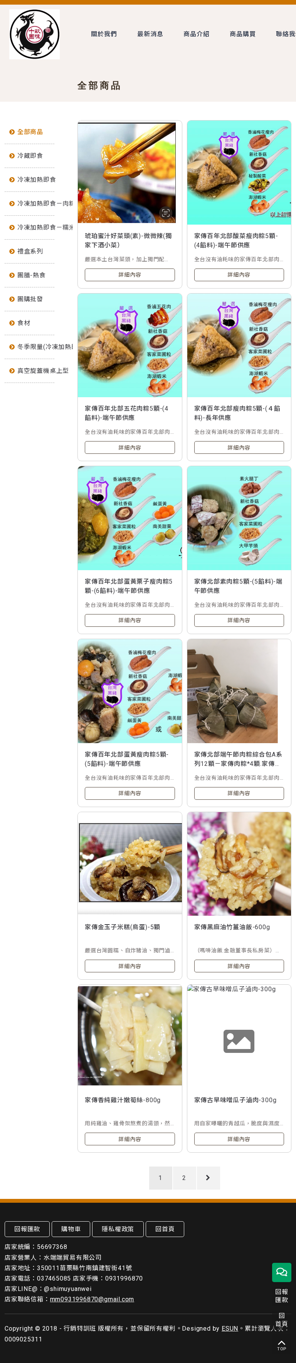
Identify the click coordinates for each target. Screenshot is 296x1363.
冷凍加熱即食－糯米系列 (35, 227)
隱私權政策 (118, 1229)
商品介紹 (196, 34)
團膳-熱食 (31, 275)
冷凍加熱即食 (35, 179)
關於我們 (104, 34)
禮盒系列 (30, 251)
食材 (23, 323)
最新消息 (150, 34)
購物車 (71, 1229)
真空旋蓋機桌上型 (35, 370)
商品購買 (243, 34)
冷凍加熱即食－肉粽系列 (35, 203)
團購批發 (30, 299)
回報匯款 (27, 1229)
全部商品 (30, 132)
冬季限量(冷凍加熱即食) (35, 347)
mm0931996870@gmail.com (92, 1299)
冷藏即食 (30, 155)
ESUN (230, 1328)
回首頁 (165, 1229)
